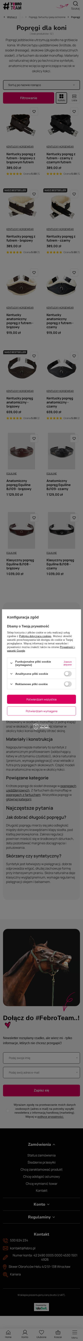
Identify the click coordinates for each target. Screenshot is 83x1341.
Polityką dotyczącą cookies (35, 636)
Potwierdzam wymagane (41, 711)
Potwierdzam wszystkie (41, 699)
